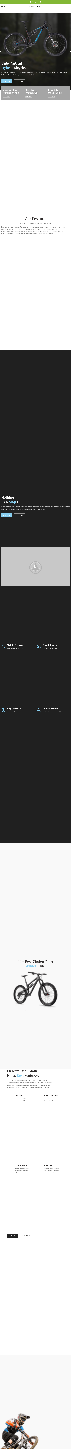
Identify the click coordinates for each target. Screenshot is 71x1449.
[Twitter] (33, 2)
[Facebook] (30, 2)
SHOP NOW (19, 81)
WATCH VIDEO (26, 1236)
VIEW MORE (7, 81)
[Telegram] (40, 2)
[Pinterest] (35, 2)
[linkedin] (38, 2)
